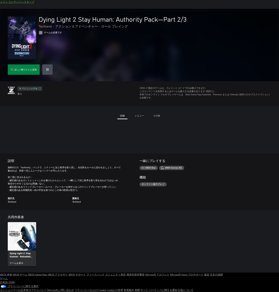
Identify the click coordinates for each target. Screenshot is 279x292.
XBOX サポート (77, 274)
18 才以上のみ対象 (28, 89)
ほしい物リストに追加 (25, 69)
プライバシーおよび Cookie (90, 290)
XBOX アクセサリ (58, 274)
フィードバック (95, 274)
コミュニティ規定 (115, 274)
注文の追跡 (216, 274)
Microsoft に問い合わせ (60, 290)
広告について (185, 290)
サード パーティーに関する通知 (158, 290)
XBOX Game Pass (37, 274)
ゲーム (4, 278)
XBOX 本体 (6, 274)
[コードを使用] (47, 69)
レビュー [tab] (139, 115)
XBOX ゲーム (20, 274)
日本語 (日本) (7, 282)
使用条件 (129, 290)
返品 (206, 274)
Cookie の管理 (115, 290)
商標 (137, 290)
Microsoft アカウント (157, 274)
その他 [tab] (156, 115)
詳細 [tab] (122, 115)
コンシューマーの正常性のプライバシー (23, 290)
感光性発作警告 (135, 274)
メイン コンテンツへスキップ (17, 2)
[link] (22, 244)
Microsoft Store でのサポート (186, 274)
